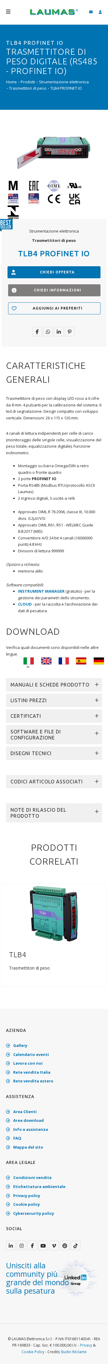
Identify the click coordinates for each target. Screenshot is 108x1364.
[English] (46, 660)
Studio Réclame (74, 1351)
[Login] (100, 12)
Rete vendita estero (32, 1081)
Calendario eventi (30, 1054)
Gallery (19, 1045)
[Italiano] (28, 660)
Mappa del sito (27, 1147)
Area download (28, 1120)
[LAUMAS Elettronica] (11, 1245)
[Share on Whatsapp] (48, 331)
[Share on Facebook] (37, 331)
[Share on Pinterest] (69, 331)
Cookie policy (26, 1204)
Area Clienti (24, 1111)
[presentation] (7, 938)
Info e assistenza (30, 1129)
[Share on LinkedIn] (59, 331)
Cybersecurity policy (33, 1213)
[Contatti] (91, 12)
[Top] (94, 1353)
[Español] (81, 660)
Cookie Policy (33, 1351)
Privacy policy (26, 1195)
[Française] (63, 660)
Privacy (86, 1345)
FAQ (16, 1138)
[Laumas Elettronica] (54, 15)
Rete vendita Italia (31, 1072)
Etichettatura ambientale (38, 1186)
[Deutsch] (99, 660)
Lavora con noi (27, 1063)
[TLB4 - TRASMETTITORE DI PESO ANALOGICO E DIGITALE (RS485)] (54, 913)
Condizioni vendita (32, 1177)
